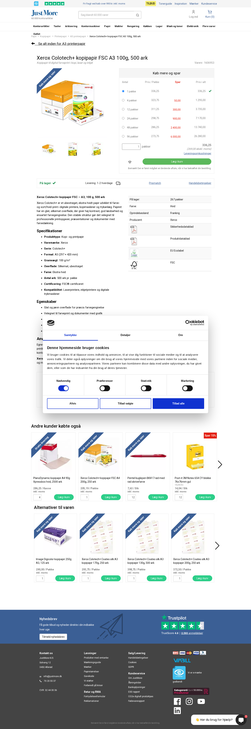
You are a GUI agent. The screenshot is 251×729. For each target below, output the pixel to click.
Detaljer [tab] (126, 335)
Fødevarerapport (136, 701)
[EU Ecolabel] (134, 253)
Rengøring (133, 26)
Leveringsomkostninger (197, 153)
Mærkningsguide (92, 662)
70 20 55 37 (50, 681)
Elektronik (192, 26)
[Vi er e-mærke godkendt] (36, 3)
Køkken (147, 26)
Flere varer (209, 26)
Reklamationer (91, 701)
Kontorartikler (41, 26)
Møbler (119, 26)
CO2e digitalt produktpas (140, 696)
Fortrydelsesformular (94, 696)
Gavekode (89, 676)
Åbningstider (134, 682)
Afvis (72, 403)
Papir (107, 26)
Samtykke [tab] (70, 335)
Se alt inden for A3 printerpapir (60, 44)
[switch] (105, 388)
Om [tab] (180, 335)
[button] (137, 15)
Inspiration (181, 3)
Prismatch (155, 183)
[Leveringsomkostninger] (118, 183)
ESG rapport (134, 692)
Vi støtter (88, 681)
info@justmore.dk (53, 676)
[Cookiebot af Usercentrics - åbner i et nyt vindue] (188, 323)
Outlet (36, 34)
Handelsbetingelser (200, 183)
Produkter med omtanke (96, 658)
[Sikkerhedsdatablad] (134, 229)
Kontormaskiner (90, 26)
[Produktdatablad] (134, 241)
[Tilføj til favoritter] (130, 162)
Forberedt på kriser (93, 685)
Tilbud (150, 3)
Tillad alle (178, 403)
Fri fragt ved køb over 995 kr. (104, 3)
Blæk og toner (175, 26)
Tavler (57, 26)
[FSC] (134, 264)
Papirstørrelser (91, 671)
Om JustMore (135, 678)
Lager (159, 26)
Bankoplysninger (136, 687)
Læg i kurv (177, 161)
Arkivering (71, 26)
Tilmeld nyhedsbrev (53, 636)
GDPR (131, 667)
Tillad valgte (125, 403)
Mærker (194, 3)
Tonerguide (165, 3)
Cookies (132, 662)
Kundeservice (209, 3)
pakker (145, 146)
